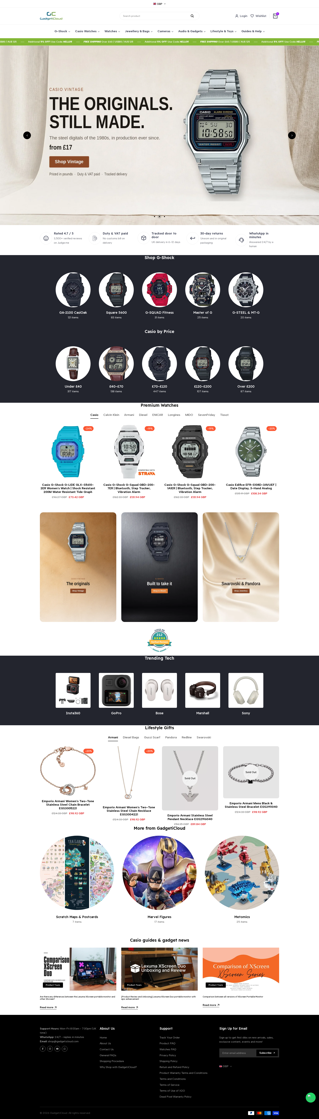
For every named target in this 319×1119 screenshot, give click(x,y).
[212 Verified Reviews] (159, 653)
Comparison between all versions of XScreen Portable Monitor (233, 996)
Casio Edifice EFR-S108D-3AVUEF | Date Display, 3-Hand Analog (251, 486)
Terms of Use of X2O (172, 1090)
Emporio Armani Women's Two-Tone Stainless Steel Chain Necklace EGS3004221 (129, 811)
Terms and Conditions (173, 1078)
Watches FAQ (168, 1049)
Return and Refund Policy (174, 1067)
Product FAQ (167, 1043)
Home (103, 1037)
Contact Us (107, 1049)
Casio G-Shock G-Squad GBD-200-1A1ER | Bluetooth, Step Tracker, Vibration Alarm (190, 488)
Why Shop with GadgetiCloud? (118, 1067)
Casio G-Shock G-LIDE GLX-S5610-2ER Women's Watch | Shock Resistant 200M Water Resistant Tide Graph (68, 488)
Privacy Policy (168, 1055)
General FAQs (108, 1055)
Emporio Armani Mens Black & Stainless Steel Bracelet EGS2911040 (251, 805)
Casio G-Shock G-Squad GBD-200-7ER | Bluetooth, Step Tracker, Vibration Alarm (129, 488)
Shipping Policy (168, 1061)
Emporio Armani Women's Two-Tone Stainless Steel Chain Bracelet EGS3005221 (68, 804)
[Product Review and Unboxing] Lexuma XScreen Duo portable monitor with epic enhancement (158, 997)
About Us (105, 1043)
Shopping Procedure (112, 1061)
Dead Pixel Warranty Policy (175, 1096)
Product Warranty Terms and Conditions (184, 1072)
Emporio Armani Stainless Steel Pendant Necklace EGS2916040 (190, 817)
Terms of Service (169, 1084)
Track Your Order (170, 1037)
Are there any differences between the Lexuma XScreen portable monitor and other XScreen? (77, 997)
